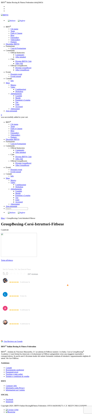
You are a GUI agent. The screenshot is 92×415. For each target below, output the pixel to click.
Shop (8, 83)
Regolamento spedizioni (15, 370)
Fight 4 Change (16, 33)
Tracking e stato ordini (14, 374)
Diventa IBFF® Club (23, 61)
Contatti (9, 368)
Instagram (9, 402)
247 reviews (33, 274)
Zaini (17, 104)
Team (13, 31)
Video (13, 87)
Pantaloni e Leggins (22, 100)
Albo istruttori (20, 57)
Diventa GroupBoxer (23, 68)
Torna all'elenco (7, 260)
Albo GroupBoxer (22, 70)
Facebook (9, 399)
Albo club (19, 63)
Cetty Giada (13, 279)
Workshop (19, 91)
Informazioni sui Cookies (15, 390)
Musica (13, 85)
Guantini (18, 96)
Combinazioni (20, 89)
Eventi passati (16, 76)
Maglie (18, 98)
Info (12, 81)
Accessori (19, 107)
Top (16, 102)
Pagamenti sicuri (12, 372)
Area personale (11, 111)
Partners (14, 42)
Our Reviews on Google (13, 341)
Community (19, 55)
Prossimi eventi (16, 74)
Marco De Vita (14, 321)
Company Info (11, 386)
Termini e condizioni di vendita (17, 376)
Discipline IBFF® (12, 44)
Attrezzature (15, 109)
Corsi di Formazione (18, 48)
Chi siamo (14, 29)
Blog (12, 35)
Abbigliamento (16, 94)
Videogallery (15, 40)
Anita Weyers (14, 307)
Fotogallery (15, 38)
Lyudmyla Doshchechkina (19, 293)
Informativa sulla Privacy (15, 388)
